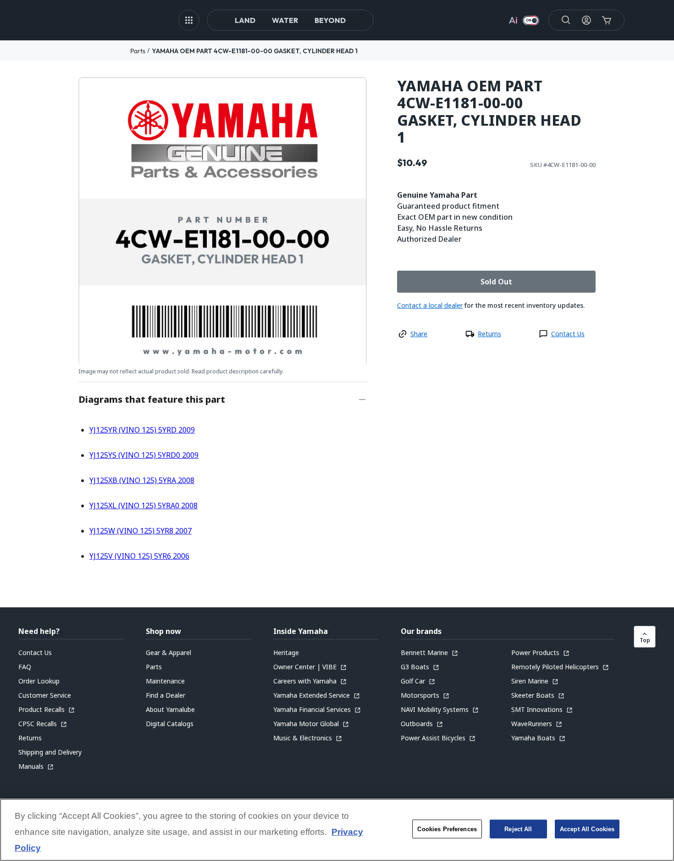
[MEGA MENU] (188, 20)
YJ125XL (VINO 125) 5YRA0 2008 (143, 505)
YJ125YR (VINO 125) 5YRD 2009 (142, 430)
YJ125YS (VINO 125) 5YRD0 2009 (144, 455)
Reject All (518, 829)
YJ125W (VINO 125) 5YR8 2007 (140, 531)
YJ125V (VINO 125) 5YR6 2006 (139, 556)
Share (418, 333)
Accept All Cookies (587, 829)
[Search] (566, 20)
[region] (337, 830)
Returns (489, 333)
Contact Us (568, 333)
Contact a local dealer (430, 305)
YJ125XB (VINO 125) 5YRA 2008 (141, 480)
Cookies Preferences (446, 829)
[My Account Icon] (586, 20)
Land (245, 20)
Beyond (330, 20)
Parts (137, 51)
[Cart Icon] (607, 20)
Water (285, 20)
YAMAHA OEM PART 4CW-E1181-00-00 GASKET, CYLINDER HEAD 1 (255, 51)
